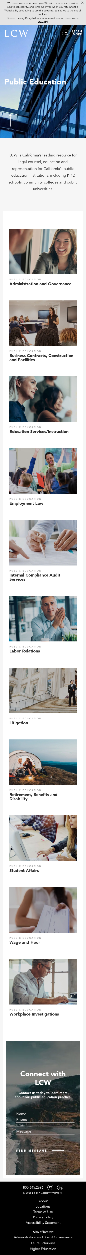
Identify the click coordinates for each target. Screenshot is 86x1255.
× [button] (82, 3)
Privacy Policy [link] (24, 18)
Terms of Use (43, 1212)
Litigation (18, 722)
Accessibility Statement (43, 1222)
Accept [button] (43, 21)
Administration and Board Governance (43, 1237)
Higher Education (43, 1249)
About (43, 1201)
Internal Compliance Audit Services (34, 577)
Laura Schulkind (43, 1243)
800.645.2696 (33, 1187)
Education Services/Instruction (38, 431)
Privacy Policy (43, 1217)
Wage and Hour (24, 942)
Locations (43, 1206)
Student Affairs (24, 870)
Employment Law (26, 503)
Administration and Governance (40, 283)
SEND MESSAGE (31, 1150)
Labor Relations (24, 651)
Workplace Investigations (34, 1014)
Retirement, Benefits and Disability (33, 796)
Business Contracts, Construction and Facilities (41, 357)
